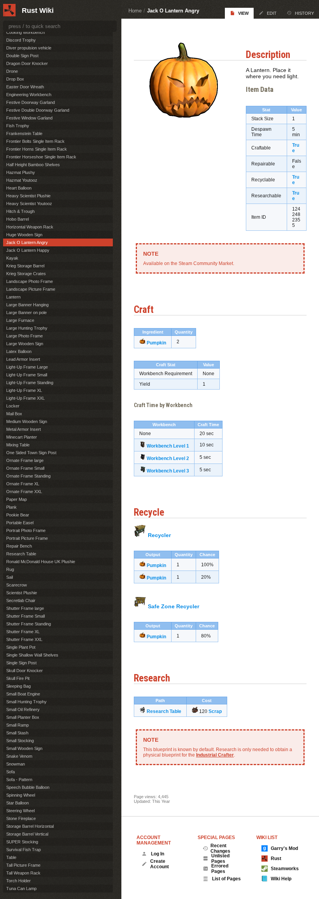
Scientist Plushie (21, 592)
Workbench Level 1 (168, 446)
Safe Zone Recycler (173, 606)
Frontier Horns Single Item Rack (36, 149)
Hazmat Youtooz (21, 180)
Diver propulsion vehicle (28, 48)
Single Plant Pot (20, 647)
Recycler (159, 535)
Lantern (13, 297)
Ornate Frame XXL (24, 491)
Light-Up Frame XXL (25, 398)
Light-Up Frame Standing (29, 382)
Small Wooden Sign (24, 748)
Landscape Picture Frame (30, 289)
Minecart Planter (21, 437)
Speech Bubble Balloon (27, 787)
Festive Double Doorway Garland (37, 110)
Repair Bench (19, 546)
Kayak (12, 258)
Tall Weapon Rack (23, 873)
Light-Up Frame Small (26, 374)
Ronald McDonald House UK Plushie (40, 561)
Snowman (15, 764)
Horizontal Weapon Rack (29, 227)
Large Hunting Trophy (26, 328)
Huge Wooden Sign (24, 234)
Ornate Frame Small (25, 468)
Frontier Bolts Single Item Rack (35, 141)
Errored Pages (219, 869)
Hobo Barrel (17, 219)
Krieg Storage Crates (26, 273)
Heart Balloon (19, 188)
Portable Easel (19, 522)
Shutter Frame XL (23, 631)
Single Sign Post (21, 662)
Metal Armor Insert (23, 429)
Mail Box (14, 413)
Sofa (10, 771)
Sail (9, 577)
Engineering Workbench (28, 94)
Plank (11, 507)
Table (11, 857)
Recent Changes (220, 848)
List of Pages (226, 878)
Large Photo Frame (24, 336)
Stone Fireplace (21, 818)
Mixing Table (18, 444)
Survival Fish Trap (23, 849)
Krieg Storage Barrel (25, 265)
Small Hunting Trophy (26, 701)
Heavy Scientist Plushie (28, 195)
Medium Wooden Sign (26, 421)
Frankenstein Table (24, 133)
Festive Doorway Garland (30, 102)
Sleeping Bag (18, 686)
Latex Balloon (19, 351)
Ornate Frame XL (22, 483)
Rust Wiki (38, 10)
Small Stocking (20, 740)
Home (135, 11)
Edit (272, 13)
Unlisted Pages (220, 858)
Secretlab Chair (20, 600)
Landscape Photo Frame (29, 281)
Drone (12, 71)
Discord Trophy (21, 40)
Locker (12, 406)
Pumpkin (156, 343)
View (243, 13)
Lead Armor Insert (23, 359)
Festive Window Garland (29, 118)
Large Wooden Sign (24, 343)
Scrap (215, 711)
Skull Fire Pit (18, 678)
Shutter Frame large (25, 608)
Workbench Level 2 (168, 458)
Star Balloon (17, 803)
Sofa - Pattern (19, 779)
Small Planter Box (22, 717)
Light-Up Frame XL (24, 390)
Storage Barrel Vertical (27, 834)
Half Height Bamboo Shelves (33, 164)
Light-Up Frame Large (27, 367)
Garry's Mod (284, 848)
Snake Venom (19, 756)
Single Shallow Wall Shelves (32, 655)
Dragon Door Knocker (27, 63)
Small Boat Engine (23, 694)
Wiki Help (281, 878)
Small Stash (17, 732)
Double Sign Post (22, 55)
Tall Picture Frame (23, 865)
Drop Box (15, 79)
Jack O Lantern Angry (173, 11)
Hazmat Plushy (20, 172)
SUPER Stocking (22, 841)
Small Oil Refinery (23, 709)
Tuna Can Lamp (21, 888)
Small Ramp (17, 725)
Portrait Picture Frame (27, 538)
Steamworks (285, 868)
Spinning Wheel (20, 795)
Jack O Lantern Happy (27, 250)
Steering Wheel (20, 810)
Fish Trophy (17, 125)
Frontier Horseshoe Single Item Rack (41, 157)
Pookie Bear (17, 515)
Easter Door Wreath (25, 86)
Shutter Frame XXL (24, 639)
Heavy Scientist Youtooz (29, 203)
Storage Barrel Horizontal (30, 826)
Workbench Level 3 (168, 471)
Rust (276, 858)
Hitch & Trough (20, 211)
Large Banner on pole (26, 312)
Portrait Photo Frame (26, 530)
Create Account (159, 864)
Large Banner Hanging (27, 304)
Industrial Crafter (215, 755)
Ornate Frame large (25, 460)
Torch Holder (18, 880)
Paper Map (16, 499)
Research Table (164, 711)
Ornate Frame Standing (28, 476)
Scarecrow (16, 585)
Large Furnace (20, 320)
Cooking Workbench (25, 32)
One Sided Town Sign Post (31, 452)
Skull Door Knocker (24, 670)
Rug (10, 569)
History (304, 13)
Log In (157, 854)
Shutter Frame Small (25, 616)
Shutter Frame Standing (28, 624)
